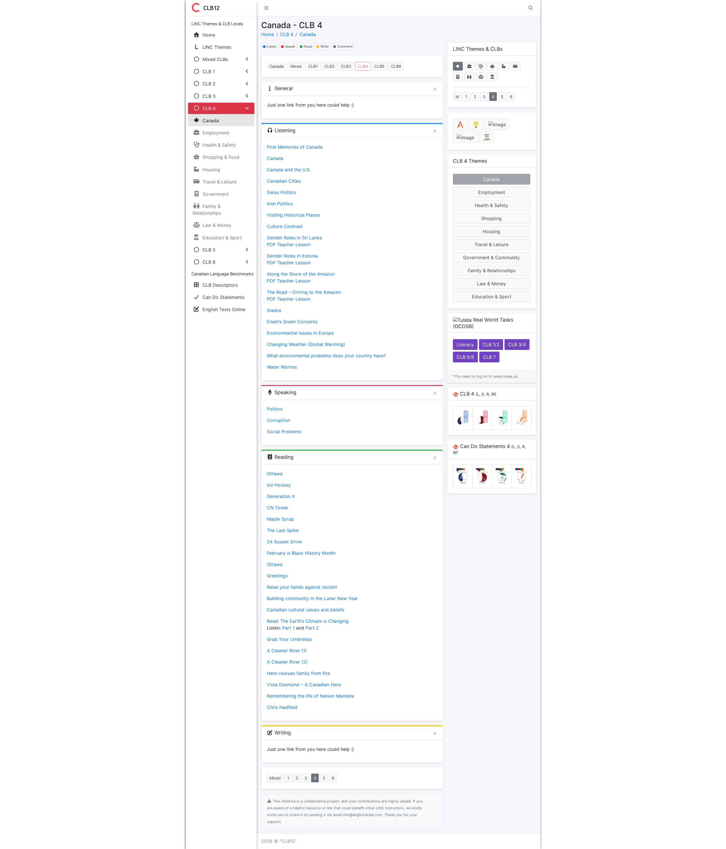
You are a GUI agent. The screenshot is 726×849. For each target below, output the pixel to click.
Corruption (278, 420)
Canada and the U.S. (289, 169)
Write (324, 46)
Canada (307, 34)
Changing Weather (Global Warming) (306, 344)
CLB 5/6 (465, 357)
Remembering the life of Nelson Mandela (310, 696)
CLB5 (379, 66)
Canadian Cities (284, 181)
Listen (271, 46)
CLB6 (396, 66)
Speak (289, 46)
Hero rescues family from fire (298, 673)
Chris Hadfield (282, 707)
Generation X (281, 496)
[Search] (530, 8)
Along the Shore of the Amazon (301, 274)
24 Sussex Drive (284, 541)
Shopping (491, 218)
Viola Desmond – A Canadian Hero (304, 684)
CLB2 (329, 66)
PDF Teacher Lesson (289, 244)
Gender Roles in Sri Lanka (294, 237)
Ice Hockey (279, 485)
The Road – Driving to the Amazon (304, 292)
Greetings (277, 575)
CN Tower (277, 507)
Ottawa (274, 473)
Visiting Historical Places (293, 215)
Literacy (465, 344)
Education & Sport (491, 296)
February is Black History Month (301, 553)
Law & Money (491, 283)
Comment (344, 46)
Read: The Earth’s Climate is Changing (308, 621)
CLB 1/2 (491, 344)
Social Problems (284, 431)
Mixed (296, 66)
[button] (266, 8)
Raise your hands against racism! (302, 587)
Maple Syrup (280, 519)
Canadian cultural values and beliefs (305, 610)
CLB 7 (489, 357)
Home (267, 34)
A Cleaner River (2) (287, 662)
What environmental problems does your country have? (326, 355)
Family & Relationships (492, 270)
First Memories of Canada (294, 147)
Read (307, 46)
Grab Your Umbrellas (289, 639)
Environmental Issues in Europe (300, 333)
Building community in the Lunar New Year (312, 598)
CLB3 (346, 66)
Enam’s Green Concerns (292, 321)
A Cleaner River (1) (287, 650)
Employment (491, 192)
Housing (491, 231)
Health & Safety (491, 205)
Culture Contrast (285, 226)
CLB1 (313, 66)
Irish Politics (280, 203)
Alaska (274, 310)
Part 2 (312, 628)
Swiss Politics (281, 192)
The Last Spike (283, 530)
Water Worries (282, 367)
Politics (274, 409)
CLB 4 (286, 34)
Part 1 (288, 628)
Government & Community (491, 257)
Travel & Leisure (491, 244)
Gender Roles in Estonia (292, 256)
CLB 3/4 (517, 344)
